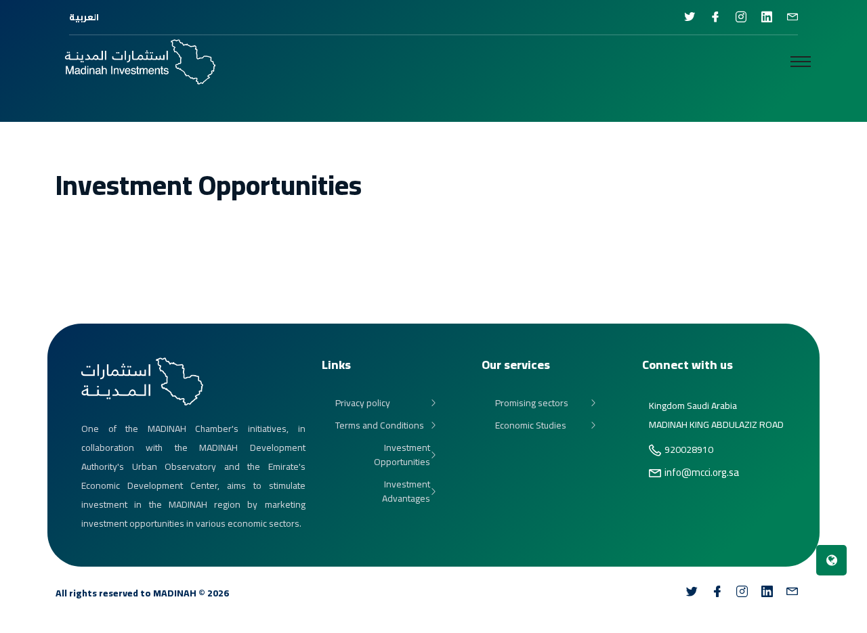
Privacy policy (362, 403)
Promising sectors (531, 403)
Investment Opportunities (402, 455)
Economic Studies (530, 425)
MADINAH (174, 593)
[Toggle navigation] (800, 61)
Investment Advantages (406, 491)
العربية (84, 17)
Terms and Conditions (379, 425)
